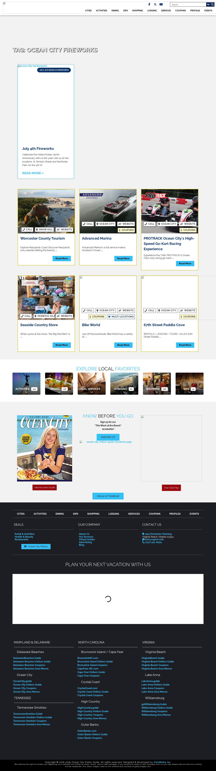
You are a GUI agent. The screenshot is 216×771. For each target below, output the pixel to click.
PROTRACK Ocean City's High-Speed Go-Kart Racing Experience (169, 243)
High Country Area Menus (92, 718)
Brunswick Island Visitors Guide (95, 661)
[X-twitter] (155, 4)
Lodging (152, 10)
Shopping (137, 10)
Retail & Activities (25, 534)
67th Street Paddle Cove (164, 325)
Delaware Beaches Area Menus (30, 668)
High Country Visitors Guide (93, 711)
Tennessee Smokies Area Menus (31, 724)
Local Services (89, 388)
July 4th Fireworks (38, 148)
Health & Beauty (24, 536)
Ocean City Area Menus (26, 691)
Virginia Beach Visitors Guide (158, 661)
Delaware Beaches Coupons (29, 665)
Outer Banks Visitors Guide (92, 734)
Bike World (91, 325)
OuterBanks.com (86, 730)
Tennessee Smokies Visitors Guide (32, 717)
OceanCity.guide (22, 681)
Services (166, 10)
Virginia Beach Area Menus (157, 668)
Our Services (86, 536)
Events (208, 10)
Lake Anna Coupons (153, 688)
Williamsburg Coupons (154, 711)
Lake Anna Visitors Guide (156, 684)
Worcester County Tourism (42, 238)
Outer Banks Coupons (89, 738)
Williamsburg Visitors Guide (157, 707)
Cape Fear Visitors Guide (91, 672)
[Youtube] (161, 4)
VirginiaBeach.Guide (153, 658)
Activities (101, 10)
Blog (81, 544)
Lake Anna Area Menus (155, 691)
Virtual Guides (87, 539)
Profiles (195, 10)
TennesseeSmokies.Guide (28, 713)
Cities (88, 10)
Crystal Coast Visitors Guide (93, 691)
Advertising (85, 542)
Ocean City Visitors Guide (27, 684)
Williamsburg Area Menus (156, 714)
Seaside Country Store (39, 325)
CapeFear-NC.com (87, 668)
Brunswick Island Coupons (92, 665)
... (56, 250)
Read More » (33, 173)
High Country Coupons (90, 714)
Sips (125, 10)
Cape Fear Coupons (88, 675)
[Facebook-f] (149, 4)
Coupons (180, 10)
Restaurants (21, 539)
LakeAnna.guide (151, 681)
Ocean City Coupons (24, 688)
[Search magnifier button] (212, 4)
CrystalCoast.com (87, 688)
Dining (115, 10)
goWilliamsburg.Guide (154, 704)
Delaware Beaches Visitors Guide (32, 661)
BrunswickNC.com (87, 658)
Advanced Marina (97, 238)
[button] (15, 598)
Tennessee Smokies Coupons (30, 720)
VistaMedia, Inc (162, 762)
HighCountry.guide (88, 707)
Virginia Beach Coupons (155, 665)
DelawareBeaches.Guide (27, 658)
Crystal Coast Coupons (90, 695)
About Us (84, 534)
